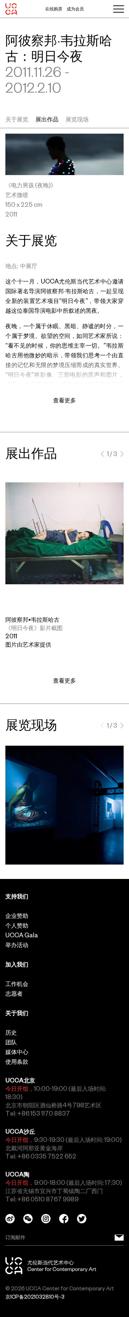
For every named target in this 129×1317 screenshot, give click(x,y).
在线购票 (53, 9)
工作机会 (16, 984)
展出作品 (46, 119)
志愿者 (14, 993)
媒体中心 (16, 1052)
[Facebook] (68, 1218)
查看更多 (64, 680)
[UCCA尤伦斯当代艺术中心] (11, 9)
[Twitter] (86, 1218)
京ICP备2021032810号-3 (34, 1296)
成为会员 (75, 9)
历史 (11, 1032)
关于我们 (16, 1013)
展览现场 (77, 119)
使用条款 (16, 1061)
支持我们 (16, 896)
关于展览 (16, 119)
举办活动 (16, 945)
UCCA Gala (21, 935)
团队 (11, 1042)
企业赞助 (16, 916)
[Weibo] (14, 1218)
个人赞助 (16, 925)
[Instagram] (50, 1218)
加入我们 (16, 964)
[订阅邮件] (119, 1237)
